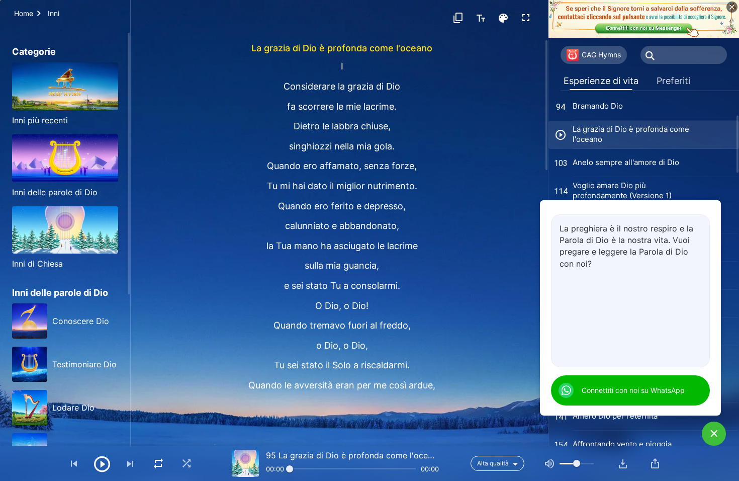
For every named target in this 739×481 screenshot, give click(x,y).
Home (23, 13)
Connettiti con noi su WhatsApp (633, 390)
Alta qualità (493, 463)
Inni (53, 13)
